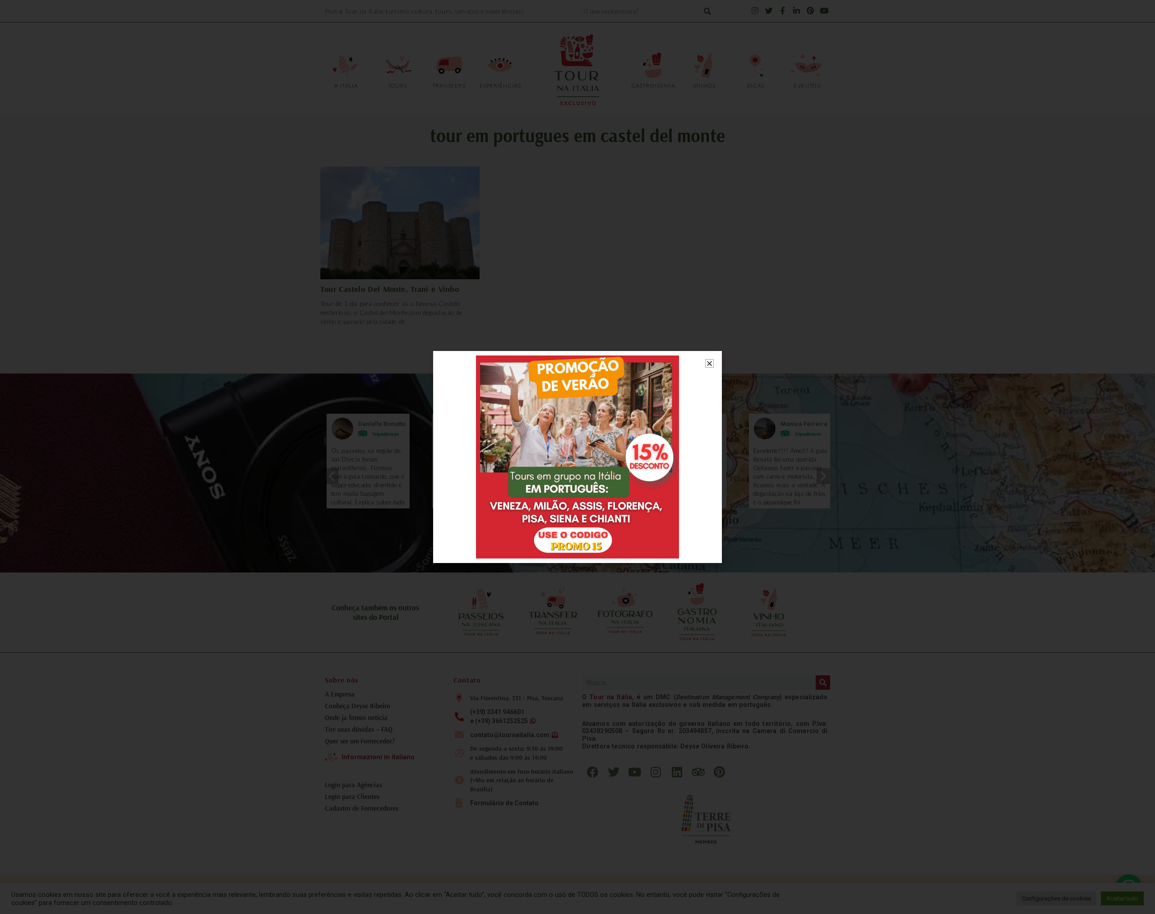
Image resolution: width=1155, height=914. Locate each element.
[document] (577, 457)
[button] (709, 363)
